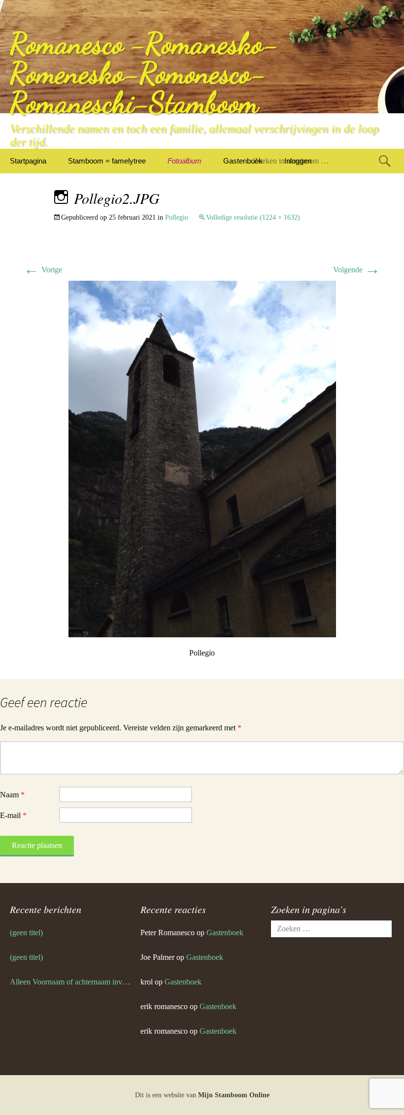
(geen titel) (26, 932)
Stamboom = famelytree (107, 161)
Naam (12, 794)
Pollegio (176, 217)
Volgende (356, 269)
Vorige (43, 269)
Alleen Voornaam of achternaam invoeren (70, 982)
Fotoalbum (185, 161)
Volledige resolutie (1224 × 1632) (253, 217)
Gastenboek (243, 161)
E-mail (13, 815)
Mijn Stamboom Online (233, 1095)
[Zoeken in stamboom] (384, 160)
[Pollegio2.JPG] (202, 458)
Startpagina (28, 161)
